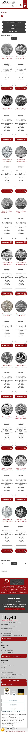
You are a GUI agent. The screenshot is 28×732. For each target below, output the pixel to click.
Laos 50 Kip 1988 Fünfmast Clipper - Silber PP (21, 160)
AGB (2, 662)
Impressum (4, 670)
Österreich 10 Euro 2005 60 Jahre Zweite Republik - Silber (7, 366)
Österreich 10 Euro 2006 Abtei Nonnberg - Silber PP (21, 109)
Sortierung (13, 28)
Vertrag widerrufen (14, 680)
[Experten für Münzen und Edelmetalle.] (8, 2)
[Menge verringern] (1, 84)
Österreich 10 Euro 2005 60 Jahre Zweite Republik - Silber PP (21, 366)
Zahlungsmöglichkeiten (7, 650)
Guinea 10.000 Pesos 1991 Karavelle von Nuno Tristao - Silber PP (7, 57)
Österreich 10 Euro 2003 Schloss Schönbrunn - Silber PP (7, 314)
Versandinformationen (7, 652)
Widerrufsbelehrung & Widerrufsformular (12, 674)
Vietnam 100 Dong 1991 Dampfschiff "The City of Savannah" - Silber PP (21, 520)
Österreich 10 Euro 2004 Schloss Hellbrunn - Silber (21, 314)
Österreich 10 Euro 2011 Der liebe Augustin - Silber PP (7, 160)
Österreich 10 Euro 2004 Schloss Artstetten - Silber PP (7, 109)
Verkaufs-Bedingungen (7, 665)
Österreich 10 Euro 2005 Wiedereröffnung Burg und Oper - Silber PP (7, 417)
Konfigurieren (13, 704)
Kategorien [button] (4, 571)
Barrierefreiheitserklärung (8, 677)
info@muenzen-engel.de (10, 626)
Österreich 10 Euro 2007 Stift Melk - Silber (21, 469)
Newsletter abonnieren (15, 609)
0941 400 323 (6, 624)
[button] (13, 6)
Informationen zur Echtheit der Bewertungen (15, 731)
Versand (7, 70)
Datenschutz (4, 660)
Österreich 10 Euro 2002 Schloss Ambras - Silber (7, 212)
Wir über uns (4, 645)
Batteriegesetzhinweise (7, 672)
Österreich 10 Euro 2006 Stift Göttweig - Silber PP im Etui (7, 469)
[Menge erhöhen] (12, 84)
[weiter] (25, 38)
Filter (14, 25)
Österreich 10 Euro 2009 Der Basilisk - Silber (7, 520)
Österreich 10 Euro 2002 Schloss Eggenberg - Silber (21, 212)
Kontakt (3, 647)
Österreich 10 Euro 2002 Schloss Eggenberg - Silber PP (7, 263)
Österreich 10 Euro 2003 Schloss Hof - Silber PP (21, 263)
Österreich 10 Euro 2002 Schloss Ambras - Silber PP (21, 57)
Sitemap (3, 667)
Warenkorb (5, 88)
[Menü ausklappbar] (2, 7)
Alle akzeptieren (13, 700)
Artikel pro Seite (13, 31)
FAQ (2, 643)
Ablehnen (13, 708)
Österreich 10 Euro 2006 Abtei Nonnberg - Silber (21, 417)
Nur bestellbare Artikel (15, 22)
